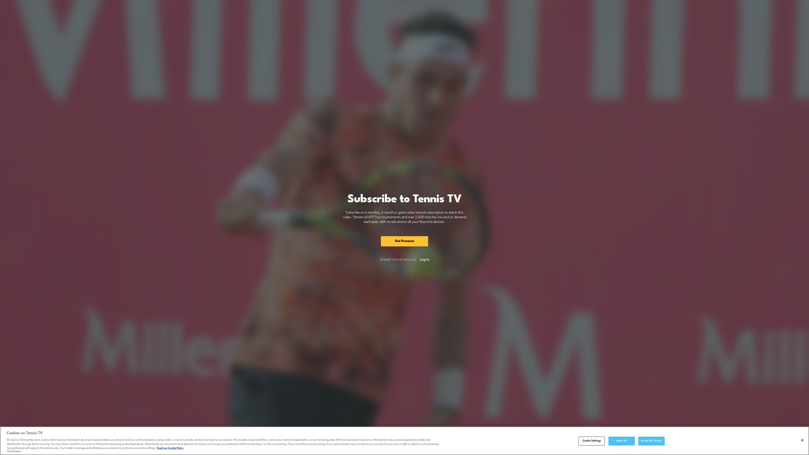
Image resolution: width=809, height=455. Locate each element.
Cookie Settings (592, 441)
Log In (424, 259)
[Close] (802, 440)
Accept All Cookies (651, 441)
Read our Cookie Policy (170, 448)
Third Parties (14, 451)
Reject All (621, 441)
